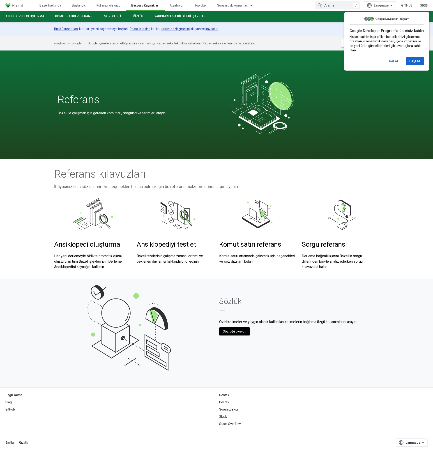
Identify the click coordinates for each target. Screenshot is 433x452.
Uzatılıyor (177, 5)
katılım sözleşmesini (175, 29)
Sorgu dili (112, 16)
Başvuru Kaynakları (145, 5)
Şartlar (10, 442)
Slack (223, 416)
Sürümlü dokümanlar (232, 5)
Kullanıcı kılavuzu (108, 5)
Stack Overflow (230, 424)
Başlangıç (79, 5)
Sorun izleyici (228, 409)
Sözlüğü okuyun (234, 331)
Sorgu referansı (324, 244)
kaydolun (211, 29)
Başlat (414, 61)
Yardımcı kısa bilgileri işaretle (179, 16)
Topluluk (200, 5)
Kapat (393, 61)
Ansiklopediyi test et (166, 244)
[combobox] (337, 5)
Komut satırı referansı (74, 16)
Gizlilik (23, 442)
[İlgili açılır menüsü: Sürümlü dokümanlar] (253, 5)
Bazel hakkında (50, 5)
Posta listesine (140, 29)
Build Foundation (66, 29)
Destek (224, 402)
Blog (8, 402)
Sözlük (138, 16)
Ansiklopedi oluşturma (24, 16)
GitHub (406, 5)
